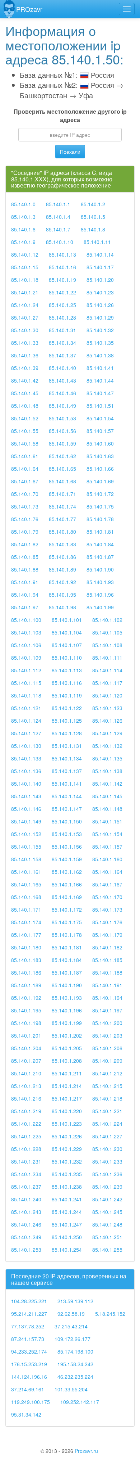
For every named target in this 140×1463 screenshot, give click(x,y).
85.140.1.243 (26, 1211)
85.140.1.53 (62, 418)
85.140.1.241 (67, 1199)
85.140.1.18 (24, 279)
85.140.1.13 (62, 254)
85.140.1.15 (24, 267)
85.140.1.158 (26, 859)
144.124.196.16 (29, 1376)
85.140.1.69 (100, 481)
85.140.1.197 (107, 1010)
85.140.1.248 (107, 1224)
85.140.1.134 (67, 758)
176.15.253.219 (29, 1364)
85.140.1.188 (107, 972)
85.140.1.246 (26, 1224)
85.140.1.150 (67, 821)
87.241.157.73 (27, 1338)
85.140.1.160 (107, 859)
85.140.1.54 (100, 418)
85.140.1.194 (107, 997)
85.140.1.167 (107, 884)
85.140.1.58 (24, 443)
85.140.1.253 (26, 1249)
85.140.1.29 (100, 317)
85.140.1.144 (67, 796)
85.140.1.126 (107, 720)
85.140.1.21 (24, 292)
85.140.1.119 (67, 695)
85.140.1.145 (107, 796)
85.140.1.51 (100, 405)
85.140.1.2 (93, 204)
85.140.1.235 (67, 1174)
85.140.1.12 (24, 254)
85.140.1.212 (107, 1073)
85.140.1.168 (26, 896)
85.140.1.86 (62, 556)
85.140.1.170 (107, 896)
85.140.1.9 (23, 241)
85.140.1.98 (62, 607)
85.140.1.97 (24, 607)
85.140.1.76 (24, 519)
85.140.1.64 (24, 468)
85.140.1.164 (107, 871)
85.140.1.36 (24, 355)
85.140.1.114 (107, 670)
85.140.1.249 (26, 1237)
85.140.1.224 (107, 1123)
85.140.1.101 (67, 619)
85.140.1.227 (107, 1136)
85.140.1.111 (107, 657)
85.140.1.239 (107, 1186)
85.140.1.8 (93, 229)
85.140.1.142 (107, 783)
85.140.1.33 (24, 342)
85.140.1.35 (100, 342)
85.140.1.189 (26, 985)
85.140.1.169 (67, 896)
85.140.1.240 (26, 1199)
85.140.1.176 (107, 922)
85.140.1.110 (67, 657)
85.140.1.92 (62, 582)
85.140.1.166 (67, 884)
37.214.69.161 (27, 1389)
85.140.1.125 (67, 720)
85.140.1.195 (26, 1010)
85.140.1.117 (107, 682)
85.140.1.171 (26, 909)
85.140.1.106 (26, 645)
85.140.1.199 (67, 1022)
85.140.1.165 (26, 884)
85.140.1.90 (100, 569)
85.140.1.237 (26, 1186)
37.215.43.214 (71, 1326)
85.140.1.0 (23, 204)
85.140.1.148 (107, 808)
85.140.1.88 (24, 569)
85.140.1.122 (67, 708)
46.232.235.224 (75, 1376)
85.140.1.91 (24, 582)
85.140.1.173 (107, 909)
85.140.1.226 (67, 1136)
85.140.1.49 (62, 405)
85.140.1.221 (107, 1111)
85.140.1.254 (67, 1249)
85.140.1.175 (67, 922)
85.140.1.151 (107, 821)
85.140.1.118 (26, 695)
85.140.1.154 (107, 833)
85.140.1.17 (100, 267)
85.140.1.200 (107, 1022)
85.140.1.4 (58, 216)
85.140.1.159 (67, 859)
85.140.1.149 (26, 821)
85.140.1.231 (26, 1161)
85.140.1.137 (67, 771)
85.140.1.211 (67, 1073)
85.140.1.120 (107, 695)
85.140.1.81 (100, 531)
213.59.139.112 (75, 1301)
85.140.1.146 (26, 808)
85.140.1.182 (107, 947)
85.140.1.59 (62, 443)
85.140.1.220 (67, 1111)
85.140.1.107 (67, 645)
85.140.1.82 (24, 544)
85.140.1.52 (24, 418)
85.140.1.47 (100, 393)
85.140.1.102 (107, 619)
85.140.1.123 (107, 708)
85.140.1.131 (67, 745)
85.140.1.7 (58, 229)
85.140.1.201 (26, 1035)
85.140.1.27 (24, 317)
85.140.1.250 (67, 1237)
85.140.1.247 (67, 1224)
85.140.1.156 (67, 846)
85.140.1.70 (24, 493)
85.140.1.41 (100, 367)
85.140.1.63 (100, 456)
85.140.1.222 (26, 1123)
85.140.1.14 (100, 254)
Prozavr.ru (86, 1450)
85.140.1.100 (26, 619)
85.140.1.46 (62, 393)
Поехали (70, 151)
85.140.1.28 (62, 317)
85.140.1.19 (62, 279)
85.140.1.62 (62, 456)
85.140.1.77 (62, 519)
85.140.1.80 (62, 531)
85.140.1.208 (67, 1060)
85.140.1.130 (26, 745)
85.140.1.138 (107, 771)
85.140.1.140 (26, 783)
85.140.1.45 (24, 393)
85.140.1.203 (107, 1035)
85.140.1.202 (67, 1035)
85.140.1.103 (26, 632)
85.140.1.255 (107, 1249)
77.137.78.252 (27, 1326)
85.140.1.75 (100, 506)
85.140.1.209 (107, 1060)
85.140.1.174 (26, 922)
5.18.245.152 (110, 1313)
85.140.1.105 (107, 632)
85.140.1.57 (100, 430)
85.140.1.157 (107, 846)
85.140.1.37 (62, 355)
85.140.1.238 (67, 1186)
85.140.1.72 (100, 493)
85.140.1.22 (62, 292)
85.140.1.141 (67, 783)
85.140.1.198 (26, 1022)
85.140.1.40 (62, 367)
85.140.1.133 (26, 758)
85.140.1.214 (67, 1085)
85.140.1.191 (107, 985)
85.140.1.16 (62, 267)
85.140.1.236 (107, 1174)
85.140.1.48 (24, 405)
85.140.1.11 (97, 241)
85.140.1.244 (67, 1211)
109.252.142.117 (79, 1401)
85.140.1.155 (26, 846)
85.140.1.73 (24, 506)
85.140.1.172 (67, 909)
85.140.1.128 (67, 733)
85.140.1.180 (26, 947)
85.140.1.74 (62, 506)
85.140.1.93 (100, 582)
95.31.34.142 (26, 1414)
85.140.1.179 (107, 934)
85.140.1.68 (62, 481)
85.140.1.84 (100, 544)
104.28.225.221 (29, 1301)
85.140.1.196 (67, 1010)
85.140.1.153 (67, 833)
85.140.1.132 (107, 745)
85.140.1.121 (26, 708)
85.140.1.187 (67, 972)
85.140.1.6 (23, 229)
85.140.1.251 (107, 1237)
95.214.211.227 (29, 1313)
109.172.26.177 (72, 1338)
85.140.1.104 (67, 632)
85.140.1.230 (107, 1148)
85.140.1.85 (24, 556)
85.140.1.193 (67, 997)
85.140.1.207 (26, 1060)
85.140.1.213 (26, 1085)
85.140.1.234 (26, 1174)
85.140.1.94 (24, 594)
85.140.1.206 (107, 1048)
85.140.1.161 (26, 871)
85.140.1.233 (107, 1161)
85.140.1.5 (93, 216)
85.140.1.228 (26, 1148)
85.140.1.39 (24, 367)
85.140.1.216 (26, 1098)
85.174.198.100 (75, 1351)
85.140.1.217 (67, 1098)
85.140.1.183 (26, 959)
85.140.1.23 (100, 292)
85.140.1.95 (62, 594)
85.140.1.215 (107, 1085)
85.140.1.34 (62, 342)
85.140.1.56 (62, 430)
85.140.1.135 (107, 758)
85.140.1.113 (67, 670)
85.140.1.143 (26, 796)
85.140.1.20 (100, 279)
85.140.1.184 (67, 959)
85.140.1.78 (100, 519)
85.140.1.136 (26, 771)
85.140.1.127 (26, 733)
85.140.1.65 (62, 468)
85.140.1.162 (67, 871)
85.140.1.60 (100, 443)
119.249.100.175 (30, 1401)
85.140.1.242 (107, 1199)
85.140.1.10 (59, 241)
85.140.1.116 (67, 682)
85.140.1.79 (24, 531)
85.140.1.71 (62, 493)
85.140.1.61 (24, 456)
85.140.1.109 (26, 657)
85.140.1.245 (107, 1211)
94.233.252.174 (29, 1351)
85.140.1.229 (67, 1148)
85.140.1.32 (100, 330)
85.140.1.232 (67, 1161)
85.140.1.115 (26, 682)
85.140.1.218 (107, 1098)
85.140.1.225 (26, 1136)
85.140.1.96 (100, 594)
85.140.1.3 (23, 216)
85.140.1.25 (62, 304)
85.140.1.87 (100, 556)
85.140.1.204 (26, 1048)
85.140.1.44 (100, 380)
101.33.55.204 (71, 1389)
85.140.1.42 (24, 380)
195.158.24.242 (75, 1364)
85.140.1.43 (62, 380)
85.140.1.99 (100, 607)
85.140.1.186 (26, 972)
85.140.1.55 (24, 430)
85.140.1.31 (62, 330)
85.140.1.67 (24, 481)
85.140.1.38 (100, 355)
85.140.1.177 (26, 934)
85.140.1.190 (67, 985)
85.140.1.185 (107, 959)
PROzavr (29, 9)
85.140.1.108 (107, 645)
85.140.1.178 (67, 934)
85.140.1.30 (24, 330)
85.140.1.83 (62, 544)
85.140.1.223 (67, 1123)
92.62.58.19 (71, 1313)
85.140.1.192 (26, 997)
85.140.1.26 (100, 304)
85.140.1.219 (26, 1111)
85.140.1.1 (58, 204)
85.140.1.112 (26, 670)
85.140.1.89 (62, 569)
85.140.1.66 (100, 468)
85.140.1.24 (24, 304)
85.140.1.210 (26, 1073)
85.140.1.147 (67, 808)
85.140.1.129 (107, 733)
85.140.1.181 (67, 947)
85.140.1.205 (67, 1048)
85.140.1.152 (26, 833)
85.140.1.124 (26, 720)
